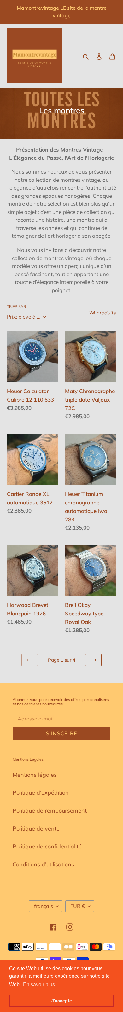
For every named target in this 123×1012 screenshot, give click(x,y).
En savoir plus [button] (39, 984)
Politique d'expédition (41, 792)
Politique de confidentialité (47, 846)
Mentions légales (35, 774)
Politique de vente (36, 828)
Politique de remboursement (50, 810)
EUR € (77, 906)
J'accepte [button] (61, 1000)
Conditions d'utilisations (43, 864)
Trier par (16, 306)
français (43, 906)
